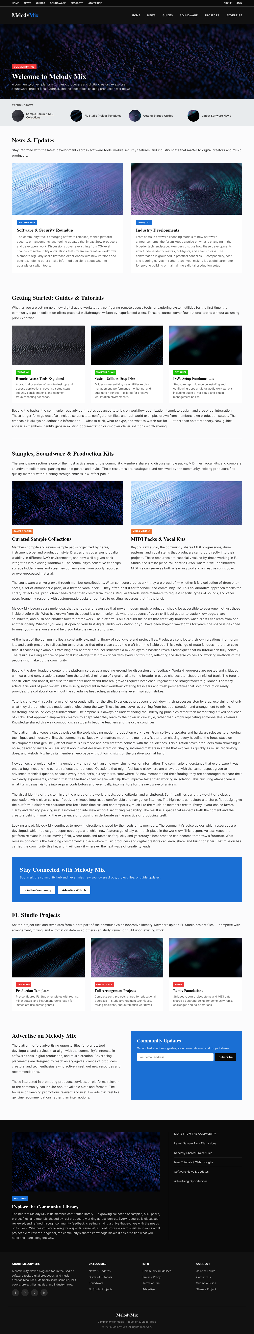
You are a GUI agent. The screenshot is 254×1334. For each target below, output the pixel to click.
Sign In (228, 3)
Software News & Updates (191, 1171)
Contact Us (203, 1277)
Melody (25, 15)
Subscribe (226, 1057)
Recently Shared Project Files (193, 1153)
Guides (40, 3)
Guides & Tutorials (100, 1277)
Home (15, 3)
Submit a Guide (206, 1283)
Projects (77, 3)
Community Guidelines (156, 1271)
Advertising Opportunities (190, 1181)
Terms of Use (151, 1283)
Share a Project (206, 1289)
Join (239, 3)
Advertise (95, 3)
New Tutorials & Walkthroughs (193, 1162)
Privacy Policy (151, 1277)
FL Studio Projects (100, 1289)
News (27, 3)
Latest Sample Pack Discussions (195, 1143)
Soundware (58, 3)
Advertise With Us (74, 890)
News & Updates (100, 1271)
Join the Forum (205, 1271)
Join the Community (37, 890)
